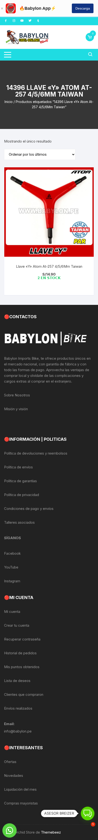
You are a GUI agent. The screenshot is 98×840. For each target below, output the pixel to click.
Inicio (9, 102)
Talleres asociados (19, 522)
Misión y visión (16, 409)
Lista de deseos (17, 680)
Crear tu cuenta (16, 625)
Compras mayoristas (21, 803)
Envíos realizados (18, 708)
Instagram (12, 581)
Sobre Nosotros (17, 395)
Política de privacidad (21, 494)
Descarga (82, 8)
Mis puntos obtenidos (21, 667)
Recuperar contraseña (22, 639)
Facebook (12, 553)
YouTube (11, 567)
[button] (9, 830)
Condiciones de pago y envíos (29, 508)
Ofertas (10, 761)
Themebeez (51, 832)
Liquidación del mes (20, 789)
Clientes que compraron (23, 694)
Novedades (13, 775)
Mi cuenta (12, 611)
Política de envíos (18, 467)
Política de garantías (20, 481)
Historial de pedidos (20, 653)
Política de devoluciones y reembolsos (35, 453)
